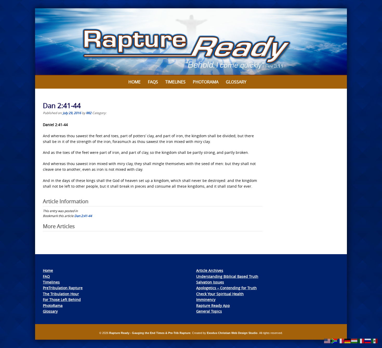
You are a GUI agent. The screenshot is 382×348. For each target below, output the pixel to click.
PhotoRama (53, 305)
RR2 (88, 113)
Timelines (175, 82)
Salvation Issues (210, 282)
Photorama (206, 82)
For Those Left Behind (62, 299)
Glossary (236, 82)
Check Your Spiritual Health (220, 293)
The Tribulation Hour (61, 293)
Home (134, 82)
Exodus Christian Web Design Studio (232, 332)
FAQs (153, 82)
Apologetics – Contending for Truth (226, 287)
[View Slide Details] (191, 41)
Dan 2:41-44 (83, 216)
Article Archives (209, 270)
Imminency (205, 299)
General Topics (209, 311)
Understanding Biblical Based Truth (227, 276)
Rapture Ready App (213, 305)
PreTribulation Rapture (63, 287)
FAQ (46, 276)
